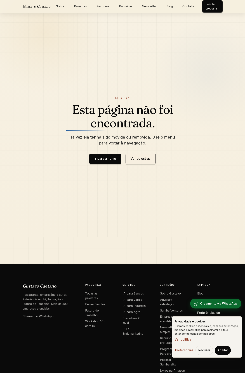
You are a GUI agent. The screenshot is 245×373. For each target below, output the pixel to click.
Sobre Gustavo (170, 293)
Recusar (204, 350)
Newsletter (149, 6)
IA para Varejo (132, 299)
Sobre (60, 6)
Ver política (183, 339)
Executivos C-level (132, 320)
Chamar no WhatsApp (38, 316)
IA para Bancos (133, 293)
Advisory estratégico (167, 302)
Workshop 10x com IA (95, 323)
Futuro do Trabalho (92, 313)
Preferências (184, 350)
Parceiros (125, 6)
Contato (188, 6)
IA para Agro (131, 312)
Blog (170, 6)
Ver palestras (140, 158)
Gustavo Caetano (36, 6)
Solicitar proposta (211, 6)
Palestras (80, 6)
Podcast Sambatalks (168, 362)
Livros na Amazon (172, 370)
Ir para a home (105, 158)
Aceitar (223, 350)
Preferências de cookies (208, 315)
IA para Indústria (134, 306)
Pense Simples (95, 304)
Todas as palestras (91, 296)
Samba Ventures (171, 310)
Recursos (102, 6)
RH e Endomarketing (132, 331)
